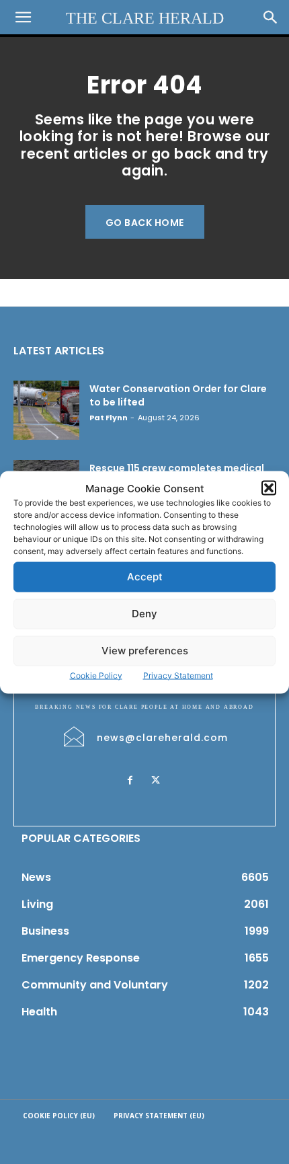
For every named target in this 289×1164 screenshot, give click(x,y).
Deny (144, 613)
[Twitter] (155, 780)
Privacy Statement (178, 675)
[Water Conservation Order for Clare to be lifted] (46, 410)
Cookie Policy (96, 675)
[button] (269, 488)
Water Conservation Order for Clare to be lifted (178, 395)
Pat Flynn (108, 417)
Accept (145, 576)
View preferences (144, 650)
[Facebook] (129, 780)
